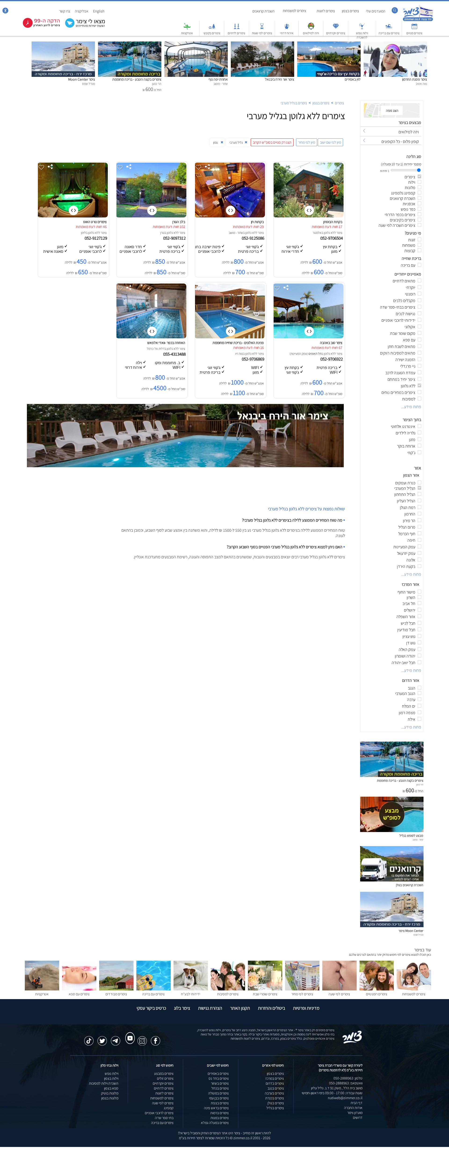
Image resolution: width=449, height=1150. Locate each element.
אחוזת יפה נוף (218, 79)
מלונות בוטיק (109, 1093)
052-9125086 (253, 238)
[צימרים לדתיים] (236, 28)
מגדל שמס (418, 934)
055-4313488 (175, 354)
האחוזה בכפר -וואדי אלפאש (166, 342)
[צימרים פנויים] (414, 28)
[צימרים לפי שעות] (261, 28)
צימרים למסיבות (228, 994)
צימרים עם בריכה (389, 33)
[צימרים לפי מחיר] (302, 989)
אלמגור (317, 233)
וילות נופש (111, 1073)
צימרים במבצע (164, 1073)
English (99, 11)
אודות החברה (353, 1107)
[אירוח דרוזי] (286, 28)
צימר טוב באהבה (331, 342)
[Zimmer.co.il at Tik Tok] (89, 1038)
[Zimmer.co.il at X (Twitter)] (102, 1038)
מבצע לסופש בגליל (411, 835)
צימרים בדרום (275, 1083)
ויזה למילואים (311, 33)
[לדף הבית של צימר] (418, 20)
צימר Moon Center (81, 79)
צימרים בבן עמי (219, 1098)
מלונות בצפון (109, 1098)
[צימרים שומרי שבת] (265, 989)
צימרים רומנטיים (376, 994)
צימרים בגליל (275, 1107)
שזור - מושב (236, 233)
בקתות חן (257, 221)
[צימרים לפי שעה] (339, 989)
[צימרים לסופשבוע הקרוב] (37, 26)
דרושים (357, 1117)
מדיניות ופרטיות (306, 1008)
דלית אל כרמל (155, 349)
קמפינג (169, 1107)
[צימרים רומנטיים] (376, 989)
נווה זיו (239, 353)
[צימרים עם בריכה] (388, 28)
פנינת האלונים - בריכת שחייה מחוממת (238, 342)
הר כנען (419, 784)
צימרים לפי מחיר (302, 994)
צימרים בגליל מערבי (294, 103)
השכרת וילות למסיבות (103, 1083)
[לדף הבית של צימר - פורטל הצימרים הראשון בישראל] (352, 1042)
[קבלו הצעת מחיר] (82, 27)
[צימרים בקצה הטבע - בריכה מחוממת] (129, 43)
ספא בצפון (111, 1088)
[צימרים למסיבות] (228, 989)
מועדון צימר (354, 1112)
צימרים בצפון (350, 10)
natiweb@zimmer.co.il (345, 1097)
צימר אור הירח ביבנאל (279, 79)
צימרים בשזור (220, 1083)
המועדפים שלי (375, 11)
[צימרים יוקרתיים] (335, 28)
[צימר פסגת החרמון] (395, 43)
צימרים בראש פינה (216, 1107)
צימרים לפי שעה (339, 994)
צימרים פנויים (414, 33)
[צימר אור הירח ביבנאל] (262, 43)
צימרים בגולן (276, 1103)
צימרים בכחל (220, 1088)
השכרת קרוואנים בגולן (409, 885)
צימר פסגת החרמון (414, 79)
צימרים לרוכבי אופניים (159, 1112)
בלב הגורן (178, 221)
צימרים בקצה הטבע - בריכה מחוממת (136, 79)
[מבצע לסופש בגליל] (392, 830)
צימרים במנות (219, 1117)
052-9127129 (96, 238)
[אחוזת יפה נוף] (196, 43)
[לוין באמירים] (329, 43)
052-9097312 (175, 238)
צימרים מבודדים (116, 994)
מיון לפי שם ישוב (330, 142)
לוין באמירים (353, 79)
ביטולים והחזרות (271, 1008)
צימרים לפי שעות (262, 33)
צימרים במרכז (274, 1078)
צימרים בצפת (220, 1103)
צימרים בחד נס (219, 1078)
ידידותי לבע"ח (190, 994)
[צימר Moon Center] (63, 43)
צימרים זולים (165, 1078)
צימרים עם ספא (79, 994)
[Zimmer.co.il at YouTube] (129, 1033)
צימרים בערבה (274, 1093)
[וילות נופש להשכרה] (362, 28)
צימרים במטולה (218, 1093)
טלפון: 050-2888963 (347, 1078)
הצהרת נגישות (210, 1008)
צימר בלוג (182, 1008)
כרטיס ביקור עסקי (151, 1008)
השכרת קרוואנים (263, 11)
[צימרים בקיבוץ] (211, 28)
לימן (83, 233)
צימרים (339, 103)
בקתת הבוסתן (332, 221)
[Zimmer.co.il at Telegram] (115, 1038)
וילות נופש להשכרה (362, 35)
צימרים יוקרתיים (335, 33)
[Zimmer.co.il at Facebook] (155, 1038)
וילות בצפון (111, 1078)
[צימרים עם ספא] (79, 989)
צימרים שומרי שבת (265, 994)
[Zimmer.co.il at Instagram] (142, 1038)
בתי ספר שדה (164, 1117)
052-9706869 (253, 359)
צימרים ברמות (219, 1112)
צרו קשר (64, 11)
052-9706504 (332, 238)
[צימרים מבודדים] (116, 989)
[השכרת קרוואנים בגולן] (392, 880)
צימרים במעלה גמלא (215, 1122)
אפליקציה (81, 11)
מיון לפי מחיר (306, 142)
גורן (162, 233)
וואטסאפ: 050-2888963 (345, 1083)
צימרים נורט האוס (95, 221)
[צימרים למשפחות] (414, 989)
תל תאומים (315, 353)
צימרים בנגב (276, 1088)
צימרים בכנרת (274, 1098)
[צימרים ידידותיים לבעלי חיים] (191, 989)
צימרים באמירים (218, 1073)
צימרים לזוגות (326, 10)
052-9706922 (332, 359)
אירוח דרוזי (286, 33)
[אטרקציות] (187, 28)
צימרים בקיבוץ (211, 33)
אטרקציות (187, 33)
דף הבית (356, 1102)
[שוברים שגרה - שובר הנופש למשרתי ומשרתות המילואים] (311, 28)
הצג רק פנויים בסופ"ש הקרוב (272, 142)
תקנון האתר (240, 1008)
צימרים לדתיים (236, 33)
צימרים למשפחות (294, 10)
